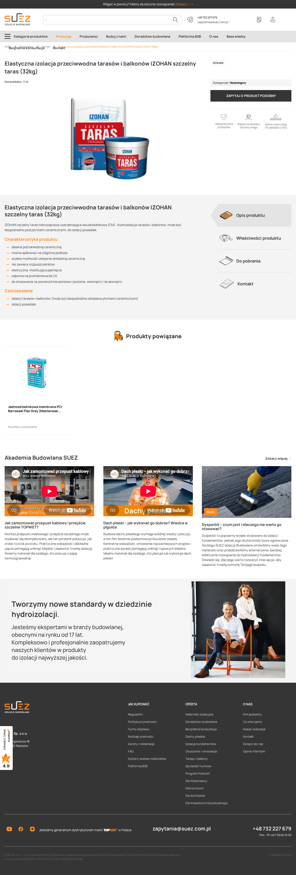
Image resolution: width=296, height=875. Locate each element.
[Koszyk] (287, 19)
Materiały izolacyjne (199, 714)
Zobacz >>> (184, 4)
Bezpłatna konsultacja (201, 729)
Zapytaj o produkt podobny (251, 96)
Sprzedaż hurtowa (198, 766)
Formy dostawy (138, 729)
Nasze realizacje (254, 729)
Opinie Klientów (254, 751)
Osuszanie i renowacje (201, 751)
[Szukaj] (176, 19)
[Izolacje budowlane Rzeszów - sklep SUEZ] (17, 19)
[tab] (254, 215)
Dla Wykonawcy (196, 781)
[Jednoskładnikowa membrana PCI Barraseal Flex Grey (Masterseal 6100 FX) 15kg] (37, 373)
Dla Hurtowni (194, 788)
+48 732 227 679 (207, 17)
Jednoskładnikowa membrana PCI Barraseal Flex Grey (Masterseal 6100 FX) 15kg (35, 409)
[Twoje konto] (273, 19)
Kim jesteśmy (252, 714)
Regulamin (135, 714)
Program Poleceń (197, 773)
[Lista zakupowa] (259, 19)
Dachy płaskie (195, 736)
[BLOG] (246, 491)
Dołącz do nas (253, 744)
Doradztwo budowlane (201, 722)
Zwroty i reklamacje (141, 744)
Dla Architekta (195, 796)
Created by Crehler (280, 855)
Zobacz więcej (276, 458)
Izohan (218, 63)
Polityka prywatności (142, 722)
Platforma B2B (138, 766)
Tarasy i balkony (196, 759)
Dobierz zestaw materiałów (147, 759)
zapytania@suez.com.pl (182, 828)
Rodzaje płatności (140, 736)
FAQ (130, 751)
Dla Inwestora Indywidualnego (206, 803)
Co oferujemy (252, 722)
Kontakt (248, 736)
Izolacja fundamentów (200, 744)
